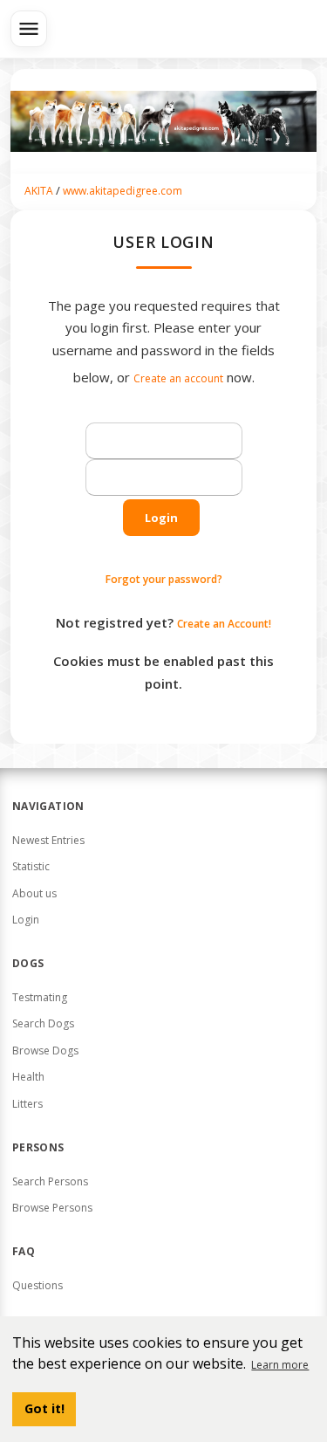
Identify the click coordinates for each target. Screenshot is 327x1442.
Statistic (31, 866)
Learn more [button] (280, 1364)
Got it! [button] (44, 1408)
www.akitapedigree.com (122, 190)
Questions (37, 1285)
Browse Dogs (45, 1050)
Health (28, 1076)
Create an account (178, 378)
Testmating (39, 997)
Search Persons (50, 1181)
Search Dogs (43, 1023)
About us (34, 893)
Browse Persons (52, 1207)
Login (161, 517)
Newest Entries (48, 840)
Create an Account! (224, 623)
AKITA (38, 190)
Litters (27, 1103)
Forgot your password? (164, 579)
